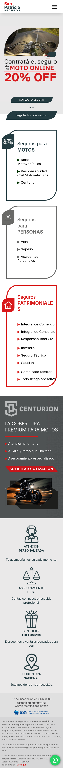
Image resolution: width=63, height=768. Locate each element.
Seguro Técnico (33, 355)
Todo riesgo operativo (38, 379)
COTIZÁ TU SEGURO (31, 99)
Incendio (28, 348)
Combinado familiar (36, 372)
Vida (24, 242)
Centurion (28, 182)
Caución (27, 363)
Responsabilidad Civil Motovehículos (32, 173)
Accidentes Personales (27, 259)
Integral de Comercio (38, 324)
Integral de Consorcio (38, 332)
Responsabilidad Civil (37, 339)
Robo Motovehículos (29, 162)
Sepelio (27, 249)
